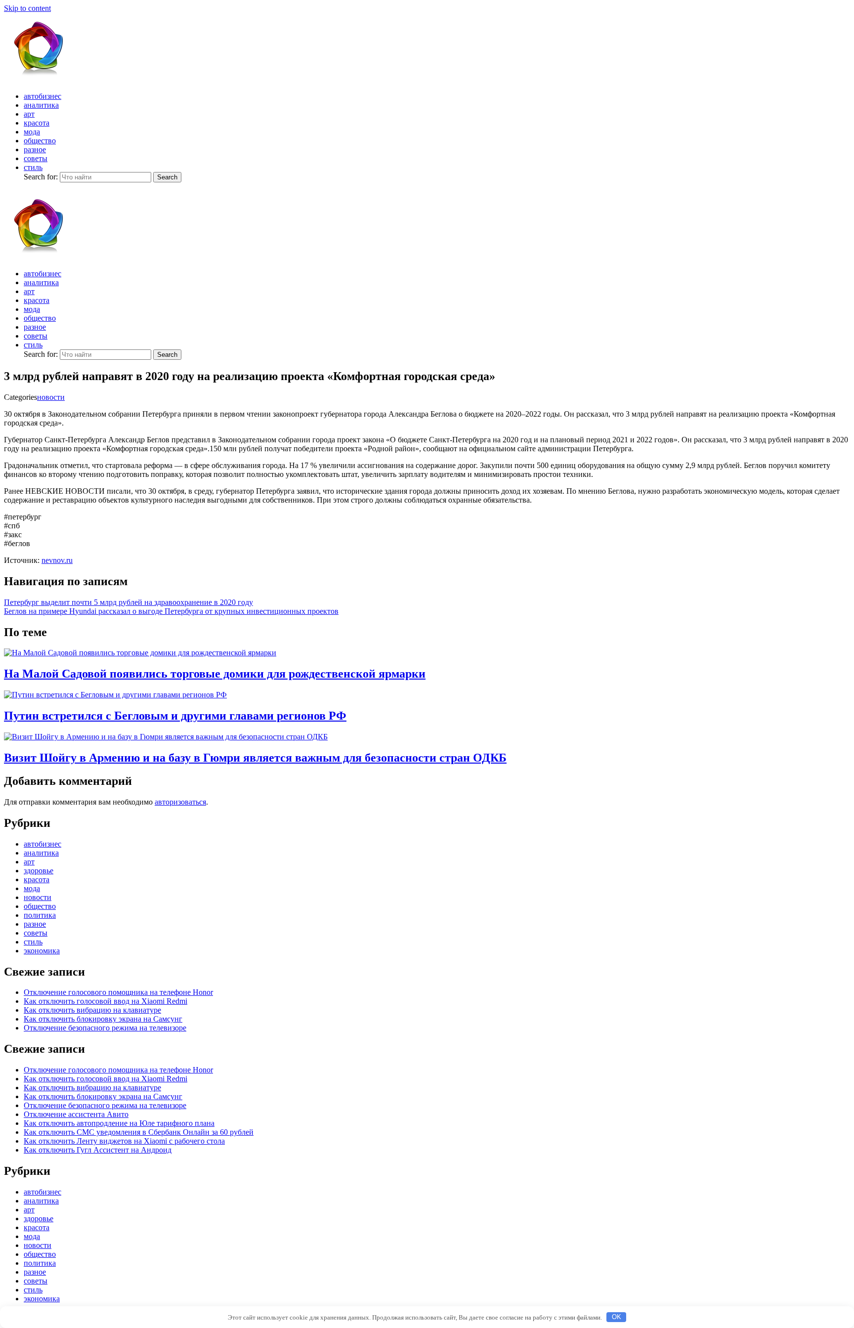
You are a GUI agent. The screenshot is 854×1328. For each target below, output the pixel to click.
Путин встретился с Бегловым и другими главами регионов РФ (175, 715)
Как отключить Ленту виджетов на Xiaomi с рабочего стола (124, 1141)
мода (32, 132)
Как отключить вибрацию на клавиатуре (92, 1010)
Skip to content (27, 8)
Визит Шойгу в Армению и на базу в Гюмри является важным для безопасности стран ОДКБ (255, 757)
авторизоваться (180, 802)
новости (51, 397)
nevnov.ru (57, 560)
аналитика (41, 105)
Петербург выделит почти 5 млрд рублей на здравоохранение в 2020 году (128, 602)
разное (35, 149)
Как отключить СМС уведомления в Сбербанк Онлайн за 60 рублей (139, 1132)
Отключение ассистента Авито (76, 1114)
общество (40, 140)
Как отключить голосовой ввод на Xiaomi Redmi (105, 1001)
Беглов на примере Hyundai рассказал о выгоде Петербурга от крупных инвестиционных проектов (171, 611)
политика (40, 915)
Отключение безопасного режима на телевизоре (105, 1028)
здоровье (38, 870)
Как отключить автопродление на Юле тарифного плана (119, 1123)
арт (29, 114)
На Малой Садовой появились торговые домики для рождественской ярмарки (215, 673)
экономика (42, 950)
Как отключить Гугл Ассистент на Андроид (97, 1150)
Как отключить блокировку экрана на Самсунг (103, 1019)
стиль (33, 167)
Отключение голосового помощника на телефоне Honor (118, 992)
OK (616, 1317)
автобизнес (42, 96)
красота (36, 123)
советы (35, 158)
